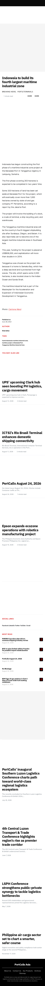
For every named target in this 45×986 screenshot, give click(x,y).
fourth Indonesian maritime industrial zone (15, 340)
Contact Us (17, 971)
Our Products (28, 971)
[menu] (3, 3)
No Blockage (7, 669)
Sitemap (22, 973)
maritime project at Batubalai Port (12, 343)
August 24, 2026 (8, 643)
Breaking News (9, 92)
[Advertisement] (22, 47)
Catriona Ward (14, 309)
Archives (37, 971)
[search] (40, 3)
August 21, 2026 (7, 684)
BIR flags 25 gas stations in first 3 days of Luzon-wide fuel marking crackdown (15, 680)
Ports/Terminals (25, 92)
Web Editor (6, 331)
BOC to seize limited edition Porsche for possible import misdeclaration (15, 649)
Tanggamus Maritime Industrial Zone (13, 345)
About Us (7, 971)
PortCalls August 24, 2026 (12, 659)
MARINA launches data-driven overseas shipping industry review (15, 639)
